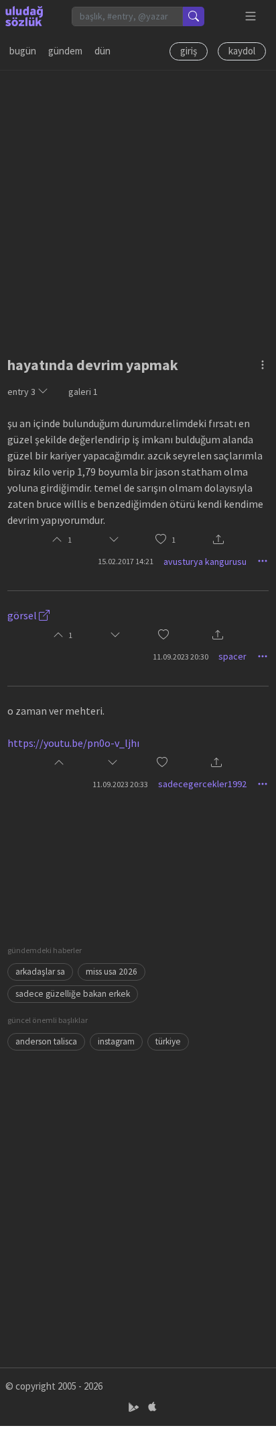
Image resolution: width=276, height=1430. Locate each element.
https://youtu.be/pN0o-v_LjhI (73, 743)
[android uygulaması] (135, 1407)
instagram (116, 1041)
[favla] (160, 539)
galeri (83, 392)
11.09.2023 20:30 (180, 657)
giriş (188, 50)
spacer (232, 656)
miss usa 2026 (111, 971)
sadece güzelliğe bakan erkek (72, 993)
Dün (102, 50)
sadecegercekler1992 (202, 784)
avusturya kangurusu (205, 561)
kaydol (241, 50)
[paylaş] (218, 540)
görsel (23, 615)
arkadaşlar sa (40, 971)
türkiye (168, 1041)
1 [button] (173, 540)
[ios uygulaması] (152, 1407)
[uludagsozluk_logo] (24, 16)
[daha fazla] (251, 16)
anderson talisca (46, 1041)
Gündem (65, 50)
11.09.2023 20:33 (120, 784)
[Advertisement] (138, 209)
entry (21, 392)
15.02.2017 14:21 (125, 561)
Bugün (22, 50)
